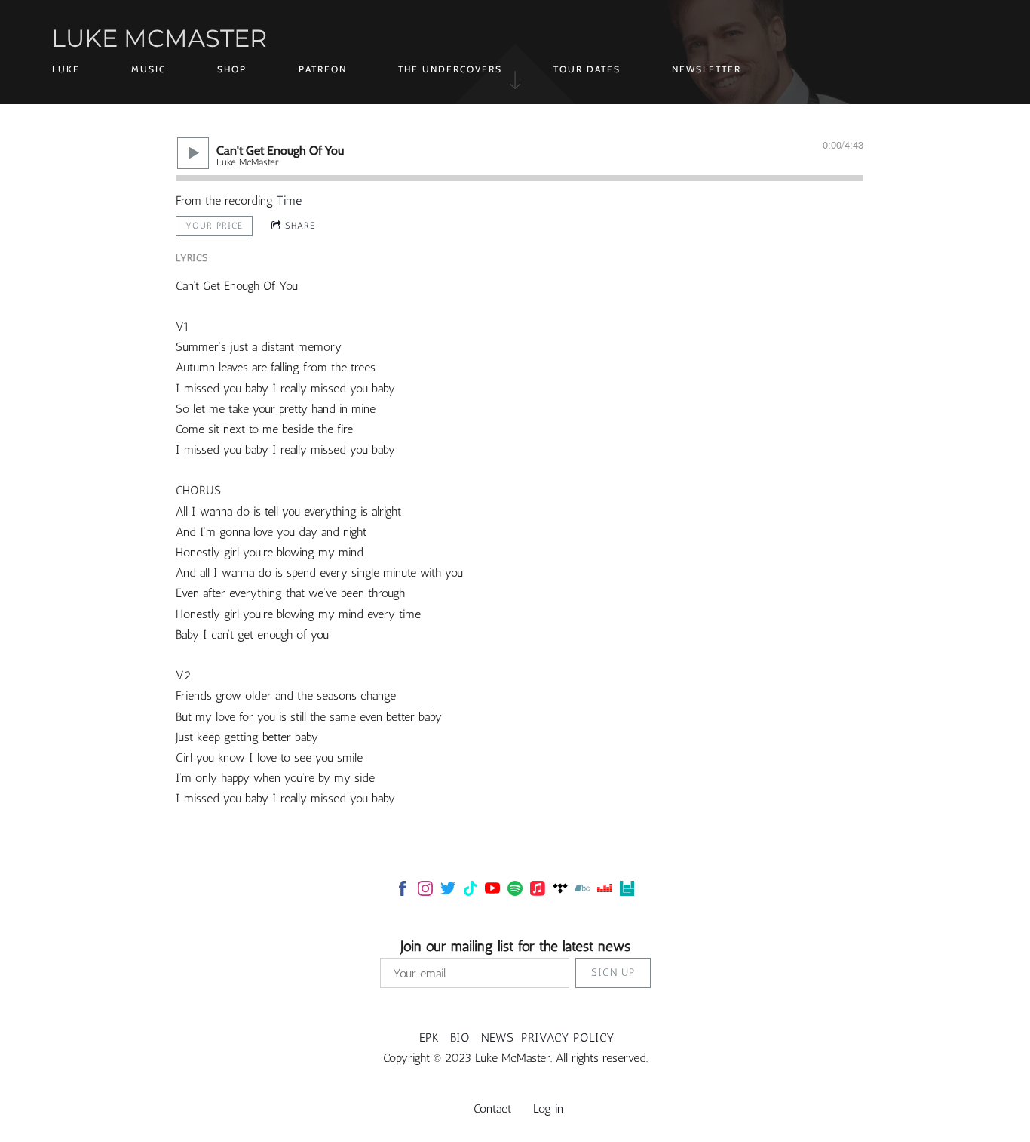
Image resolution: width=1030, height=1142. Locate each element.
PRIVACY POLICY (568, 1037)
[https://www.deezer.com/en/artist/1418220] (604, 891)
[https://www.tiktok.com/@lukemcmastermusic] (470, 891)
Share (300, 225)
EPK (429, 1037)
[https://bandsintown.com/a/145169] (627, 891)
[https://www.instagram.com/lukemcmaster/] (425, 891)
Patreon (323, 69)
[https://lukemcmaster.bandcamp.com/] (582, 891)
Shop (232, 69)
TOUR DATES (587, 69)
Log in (548, 1108)
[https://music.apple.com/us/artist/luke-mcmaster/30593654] (537, 891)
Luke (66, 69)
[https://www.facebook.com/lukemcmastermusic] (402, 891)
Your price (214, 225)
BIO (460, 1037)
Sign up (613, 972)
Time (289, 200)
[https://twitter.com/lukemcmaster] (447, 891)
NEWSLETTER (706, 69)
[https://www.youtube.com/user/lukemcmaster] (492, 891)
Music (148, 69)
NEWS (497, 1037)
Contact (492, 1108)
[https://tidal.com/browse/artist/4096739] (560, 891)
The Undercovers (450, 69)
